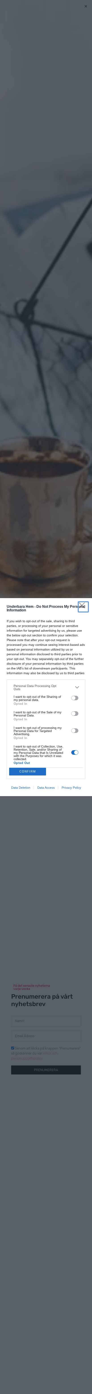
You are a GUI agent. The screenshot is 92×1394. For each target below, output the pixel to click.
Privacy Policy (71, 787)
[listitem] (46, 687)
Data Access (46, 787)
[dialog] (46, 697)
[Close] (83, 607)
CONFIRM (27, 771)
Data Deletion (20, 787)
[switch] (74, 698)
